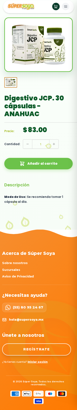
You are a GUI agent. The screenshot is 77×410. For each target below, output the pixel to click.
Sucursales (11, 270)
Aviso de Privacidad (18, 276)
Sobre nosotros (15, 263)
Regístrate (36, 349)
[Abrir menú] (65, 6)
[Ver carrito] (56, 6)
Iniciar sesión (38, 361)
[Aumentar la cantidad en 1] (53, 144)
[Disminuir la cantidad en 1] (27, 144)
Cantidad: (12, 144)
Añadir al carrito (42, 163)
